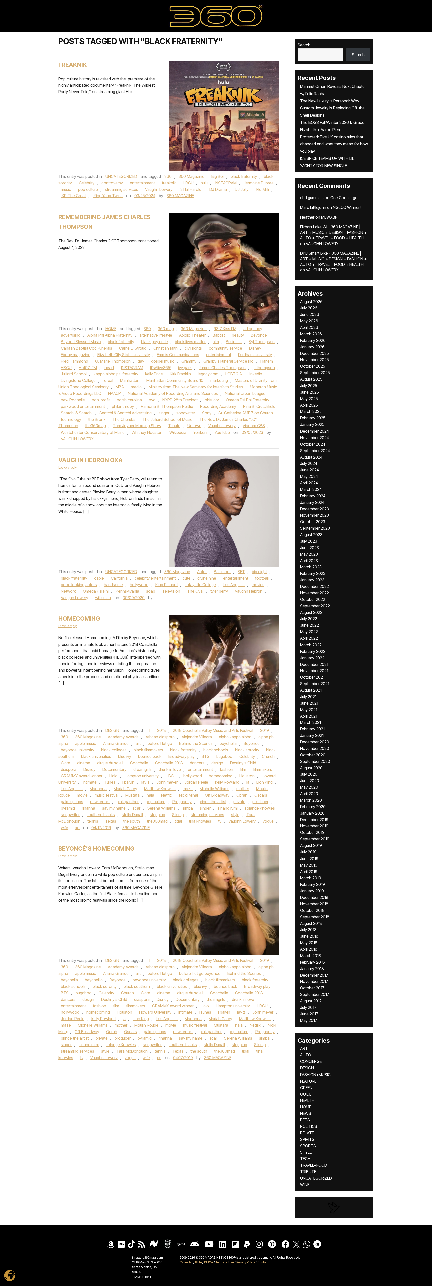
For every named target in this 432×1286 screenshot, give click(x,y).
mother (242, 788)
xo (77, 827)
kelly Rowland (227, 782)
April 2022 (309, 638)
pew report (100, 801)
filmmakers (262, 769)
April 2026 (309, 327)
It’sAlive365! (160, 367)
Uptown (195, 425)
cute (186, 578)
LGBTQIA (234, 373)
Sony (207, 412)
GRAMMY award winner (81, 775)
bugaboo (224, 756)
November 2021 (314, 670)
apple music (85, 743)
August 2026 (311, 301)
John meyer (167, 782)
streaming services (121, 189)
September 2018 (315, 916)
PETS (305, 1119)
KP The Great (73, 195)
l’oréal (108, 380)
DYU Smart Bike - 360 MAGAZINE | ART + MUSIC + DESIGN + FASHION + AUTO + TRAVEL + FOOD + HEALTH (333, 259)
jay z (146, 782)
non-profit (101, 399)
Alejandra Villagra (197, 736)
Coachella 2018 (169, 762)
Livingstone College (78, 380)
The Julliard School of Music (167, 419)
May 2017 (308, 1020)
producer (260, 801)
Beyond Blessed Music (81, 341)
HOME (111, 328)
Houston (247, 775)
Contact (263, 1262)
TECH (305, 1158)
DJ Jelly (241, 189)
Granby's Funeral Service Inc (229, 361)
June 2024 (309, 469)
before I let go (160, 743)
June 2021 (309, 703)
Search (304, 44)
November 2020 (314, 748)
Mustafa (133, 795)
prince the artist (212, 801)
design (217, 762)
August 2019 (311, 845)
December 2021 (314, 664)
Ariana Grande (116, 743)
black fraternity (244, 176)
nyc (152, 399)
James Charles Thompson (222, 367)
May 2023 (309, 554)
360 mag (166, 328)
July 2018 (308, 929)
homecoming (220, 775)
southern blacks (101, 814)
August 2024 (311, 457)
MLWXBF (329, 217)
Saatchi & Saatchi (76, 412)
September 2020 (315, 761)
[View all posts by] (156, 597)
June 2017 (309, 1013)
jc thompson (264, 367)
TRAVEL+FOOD (313, 1165)
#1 (148, 730)
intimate (90, 782)
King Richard (167, 584)
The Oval (195, 591)
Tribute (174, 425)
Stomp (178, 814)
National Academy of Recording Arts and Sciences (173, 393)
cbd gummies (312, 197)
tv (220, 821)
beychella (228, 743)
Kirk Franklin (180, 373)
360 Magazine (191, 176)
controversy (112, 182)
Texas (110, 821)
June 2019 (309, 858)
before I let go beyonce (199, 973)
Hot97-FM (88, 367)
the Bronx (97, 419)
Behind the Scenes (196, 743)
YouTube (222, 432)
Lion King (264, 782)
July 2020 (309, 774)
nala (150, 795)
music (66, 189)
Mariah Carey (125, 788)
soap (150, 591)
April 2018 (309, 949)
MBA (120, 386)
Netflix (166, 795)
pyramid (68, 808)
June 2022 (309, 625)
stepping (157, 814)
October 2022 (312, 599)
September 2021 (314, 683)
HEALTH (307, 1100)
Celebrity (86, 182)
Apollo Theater (192, 335)
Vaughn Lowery (158, 189)
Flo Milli (262, 189)
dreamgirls (143, 769)
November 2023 (314, 515)
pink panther (128, 801)
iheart (109, 367)
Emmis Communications (178, 354)
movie (82, 795)
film (243, 769)
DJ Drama (217, 189)
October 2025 (312, 366)
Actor (202, 571)
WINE (305, 1184)
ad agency (253, 328)
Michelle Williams (215, 788)
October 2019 (312, 832)
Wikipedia (178, 432)
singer (164, 412)
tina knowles (200, 821)
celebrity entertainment (155, 578)
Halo (114, 775)
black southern (137, 986)
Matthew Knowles (160, 788)
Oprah (242, 795)
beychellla (94, 979)
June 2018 (309, 936)
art (138, 743)
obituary (212, 399)
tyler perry (219, 591)
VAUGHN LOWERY (77, 438)
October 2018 (312, 910)
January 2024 (312, 502)
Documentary (114, 769)
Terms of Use (225, 1262)
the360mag (95, 425)
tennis (93, 821)
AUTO (305, 1054)
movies (258, 584)
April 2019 (309, 871)
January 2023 (312, 579)
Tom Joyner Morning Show (137, 425)
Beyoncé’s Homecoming (96, 848)
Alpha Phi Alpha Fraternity (110, 335)
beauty (238, 335)
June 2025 (309, 392)
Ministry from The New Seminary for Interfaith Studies (196, 386)
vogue (268, 821)
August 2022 (311, 612)
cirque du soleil (110, 762)
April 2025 (309, 405)
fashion (226, 769)
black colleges (114, 749)
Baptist (219, 335)
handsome (113, 584)
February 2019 (312, 884)
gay (141, 361)
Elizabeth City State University (124, 354)
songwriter (185, 412)
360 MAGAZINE (180, 195)
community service (225, 348)
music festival (106, 795)
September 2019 (315, 838)
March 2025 (311, 411)
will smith (103, 597)
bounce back (150, 756)
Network (68, 591)
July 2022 (308, 618)
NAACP (114, 393)
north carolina (129, 399)
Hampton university (142, 775)
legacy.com (208, 373)
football (262, 578)
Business (234, 341)
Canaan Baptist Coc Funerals (86, 348)
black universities (96, 756)
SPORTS (308, 1145)
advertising (70, 335)
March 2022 (311, 644)
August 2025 (311, 379)
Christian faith (166, 348)
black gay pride (154, 341)
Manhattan (130, 380)
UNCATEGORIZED (121, 176)
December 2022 (314, 586)
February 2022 (313, 651)
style (235, 814)
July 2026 (309, 307)
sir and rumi (228, 808)
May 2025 (309, 398)
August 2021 (311, 690)
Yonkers (201, 432)
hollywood (139, 584)
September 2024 (315, 450)
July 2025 (308, 385)
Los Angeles (234, 584)
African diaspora (160, 736)
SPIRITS (307, 1139)
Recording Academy (218, 406)
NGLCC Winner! (347, 207)
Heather (307, 217)
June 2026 (309, 314)
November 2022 (314, 592)
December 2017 (314, 975)
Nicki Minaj (188, 795)
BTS (206, 756)
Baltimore (222, 571)
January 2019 (312, 890)
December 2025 (314, 353)
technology (71, 419)
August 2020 (311, 767)
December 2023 (314, 508)
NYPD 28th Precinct (180, 399)
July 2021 (308, 696)
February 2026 (313, 340)
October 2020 (313, 754)
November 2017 (314, 981)
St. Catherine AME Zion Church (245, 412)
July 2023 (308, 541)
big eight (259, 571)
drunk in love (170, 769)
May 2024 (309, 476)
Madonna (98, 788)
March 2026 (311, 333)
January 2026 (312, 346)
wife (64, 827)
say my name (114, 808)
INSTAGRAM (226, 182)
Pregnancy (182, 801)
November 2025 (314, 359)
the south (131, 821)
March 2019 (310, 877)
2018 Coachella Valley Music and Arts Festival (213, 730)
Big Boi (218, 176)
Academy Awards (123, 736)
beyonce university (77, 749)
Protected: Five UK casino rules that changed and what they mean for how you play (334, 144)
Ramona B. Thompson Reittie (167, 406)
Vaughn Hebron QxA (90, 460)
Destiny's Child (243, 762)
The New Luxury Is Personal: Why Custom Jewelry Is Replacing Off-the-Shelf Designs (333, 108)
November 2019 (314, 825)
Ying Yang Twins (108, 195)
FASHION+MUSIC (315, 1074)
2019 (264, 730)
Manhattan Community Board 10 (175, 380)
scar (136, 808)
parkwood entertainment (83, 406)
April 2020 (309, 793)
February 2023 (313, 573)
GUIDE (306, 1094)
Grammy (189, 361)
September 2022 (315, 605)
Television (171, 591)
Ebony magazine (75, 354)
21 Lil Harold (191, 189)
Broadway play (181, 756)
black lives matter (190, 341)
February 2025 (313, 417)
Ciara (65, 762)
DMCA (208, 1262)
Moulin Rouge (146, 1025)
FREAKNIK (72, 64)
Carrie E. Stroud (132, 348)
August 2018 (311, 923)
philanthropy (123, 406)
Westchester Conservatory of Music (93, 432)
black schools (216, 749)
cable (99, 578)
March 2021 (310, 722)
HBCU (188, 182)
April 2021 (308, 716)
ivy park (185, 367)
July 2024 (308, 463)
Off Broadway (217, 795)
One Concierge (344, 197)
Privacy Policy (245, 1262)
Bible (198, 1262)
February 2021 (312, 728)
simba (187, 808)
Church (268, 756)
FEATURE (308, 1081)
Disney (255, 348)
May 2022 (309, 631)
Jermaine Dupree (259, 182)
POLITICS (308, 1126)
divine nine (207, 578)
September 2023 (315, 528)
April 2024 (309, 482)
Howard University (155, 1012)
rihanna (88, 808)
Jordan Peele (196, 782)
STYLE (306, 1152)
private (240, 801)
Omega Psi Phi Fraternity (247, 399)
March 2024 (311, 489)
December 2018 (314, 897)
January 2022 (312, 657)
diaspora (68, 769)
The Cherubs (124, 419)
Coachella (139, 762)
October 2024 (312, 444)
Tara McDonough (132, 1051)
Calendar (186, 1262)
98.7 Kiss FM (225, 328)
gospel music (162, 361)
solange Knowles (260, 808)
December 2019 (314, 819)
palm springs (72, 801)
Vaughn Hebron (248, 591)
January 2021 (312, 735)
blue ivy (124, 756)
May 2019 (309, 865)
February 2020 (313, 806)
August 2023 (311, 534)
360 (168, 176)
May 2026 (309, 320)
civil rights (193, 348)
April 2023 (309, 560)
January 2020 (312, 813)
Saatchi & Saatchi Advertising (126, 412)
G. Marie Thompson (113, 361)
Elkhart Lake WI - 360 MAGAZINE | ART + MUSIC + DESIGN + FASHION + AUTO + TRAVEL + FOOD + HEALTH (333, 232)
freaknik (169, 182)
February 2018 (312, 962)
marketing (219, 380)
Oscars (260, 795)
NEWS (305, 1113)
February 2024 (313, 495)
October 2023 (312, 521)
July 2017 (308, 1007)
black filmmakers (148, 749)
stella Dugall (132, 814)
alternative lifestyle (156, 335)
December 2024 (314, 431)
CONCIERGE (311, 1061)
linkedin (255, 373)
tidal (178, 821)
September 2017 (314, 994)
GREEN (306, 1087)
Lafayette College (200, 584)
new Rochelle (73, 399)
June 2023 (309, 547)
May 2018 (309, 942)
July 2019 (308, 851)
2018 (161, 730)
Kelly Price (154, 373)
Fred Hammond (74, 361)
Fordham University (255, 354)
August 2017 (311, 1000)
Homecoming (79, 618)
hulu (204, 182)
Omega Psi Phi (96, 591)
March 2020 (311, 800)
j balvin (128, 782)
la (248, 782)
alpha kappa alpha (235, 736)
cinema (83, 762)
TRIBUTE (308, 1171)
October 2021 (312, 677)
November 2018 (314, 903)
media (136, 386)
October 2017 (312, 987)
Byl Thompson (262, 341)
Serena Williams (162, 808)
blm (216, 341)
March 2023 (311, 566)
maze (188, 788)
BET (241, 571)
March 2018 (310, 955)
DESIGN (112, 730)
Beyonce (259, 335)
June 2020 (309, 780)
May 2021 (308, 709)
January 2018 (312, 968)
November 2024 (314, 437)
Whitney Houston (147, 432)
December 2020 (314, 741)
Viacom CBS (254, 425)
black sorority (247, 749)
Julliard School (74, 373)
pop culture (88, 189)
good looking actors (79, 584)
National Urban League (245, 393)
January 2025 (312, 424)
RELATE (307, 1132)
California (119, 578)
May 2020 (309, 787)
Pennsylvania (127, 591)
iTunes (110, 782)
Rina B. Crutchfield (259, 406)
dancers (197, 762)
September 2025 (315, 372)
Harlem (266, 361)
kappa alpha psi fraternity (116, 373)
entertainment (142, 182)
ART (304, 1048)
